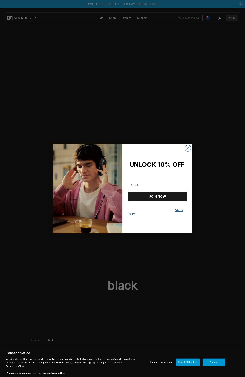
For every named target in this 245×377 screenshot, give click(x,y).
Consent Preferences (161, 362)
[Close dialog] (188, 148)
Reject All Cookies (187, 362)
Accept (214, 362)
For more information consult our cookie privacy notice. (36, 373)
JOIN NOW (157, 196)
